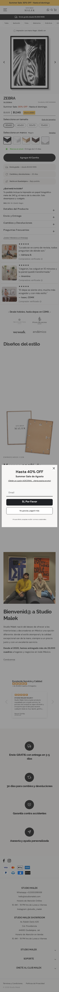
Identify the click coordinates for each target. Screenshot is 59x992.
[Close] (53, 468)
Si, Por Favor (29, 501)
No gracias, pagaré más (29, 511)
